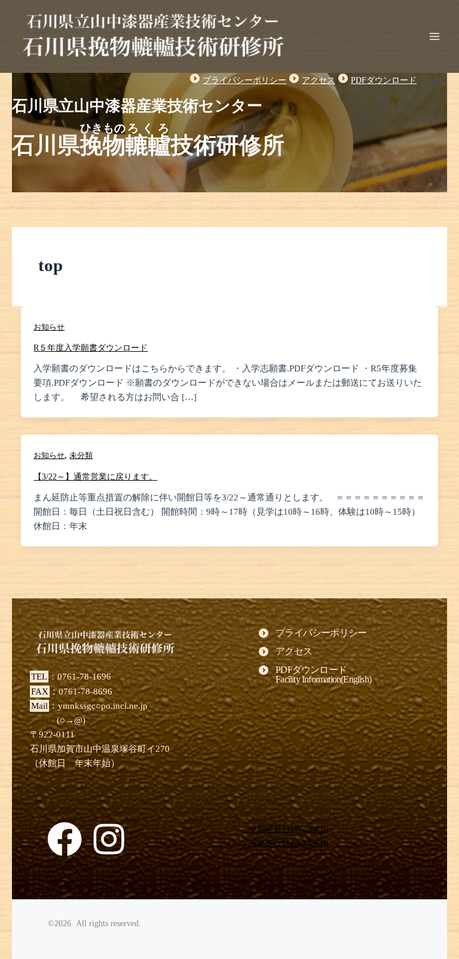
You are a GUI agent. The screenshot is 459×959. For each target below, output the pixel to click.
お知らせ (49, 327)
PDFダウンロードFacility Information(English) (323, 674)
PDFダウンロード (384, 80)
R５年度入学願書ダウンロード (90, 347)
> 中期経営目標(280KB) (285, 829)
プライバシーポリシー (244, 80)
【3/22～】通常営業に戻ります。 (95, 476)
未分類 (81, 455)
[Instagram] (108, 839)
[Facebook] (64, 839)
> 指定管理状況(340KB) (285, 843)
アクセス (318, 80)
